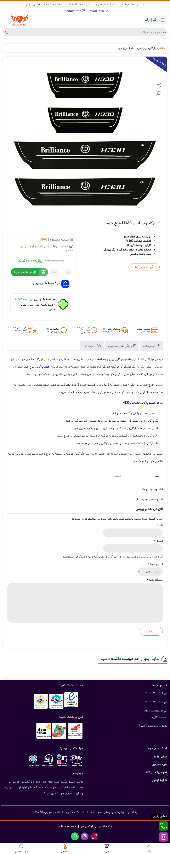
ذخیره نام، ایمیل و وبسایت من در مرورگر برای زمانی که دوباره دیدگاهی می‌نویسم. (110, 557)
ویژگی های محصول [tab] (120, 346)
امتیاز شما (155, 564)
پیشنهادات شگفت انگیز (79, 5)
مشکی (117, 476)
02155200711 (96, 11)
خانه (162, 48)
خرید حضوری (102, 5)
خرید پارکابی (42, 367)
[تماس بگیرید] (163, 826)
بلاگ (114, 5)
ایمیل (158, 541)
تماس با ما (138, 5)
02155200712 (73, 11)
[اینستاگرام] (163, 837)
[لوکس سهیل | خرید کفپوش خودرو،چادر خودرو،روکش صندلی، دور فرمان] (19, 20)
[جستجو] (6, 32)
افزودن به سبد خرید (25, 272)
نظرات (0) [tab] (90, 346)
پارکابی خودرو (43, 246)
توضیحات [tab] (149, 346)
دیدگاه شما (155, 580)
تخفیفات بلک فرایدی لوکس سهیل (44, 5)
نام (160, 525)
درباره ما (125, 5)
